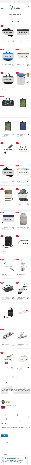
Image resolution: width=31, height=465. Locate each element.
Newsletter (4, 454)
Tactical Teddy (23, 418)
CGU (2, 448)
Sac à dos (3, 418)
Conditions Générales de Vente (8, 443)
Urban (10, 420)
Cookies (3, 451)
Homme (3, 417)
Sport (8, 418)
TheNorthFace (4, 420)
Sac (27, 417)
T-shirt (12, 418)
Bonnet (3, 415)
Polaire (17, 417)
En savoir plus (19, 462)
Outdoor (12, 417)
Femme (22, 415)
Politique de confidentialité (7, 446)
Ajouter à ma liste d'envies (13, 26)
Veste (14, 420)
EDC (19, 415)
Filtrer (16, 22)
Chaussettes (13, 415)
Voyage (18, 420)
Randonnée (22, 417)
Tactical (16, 418)
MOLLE (7, 417)
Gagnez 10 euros (16, 2)
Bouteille (8, 415)
